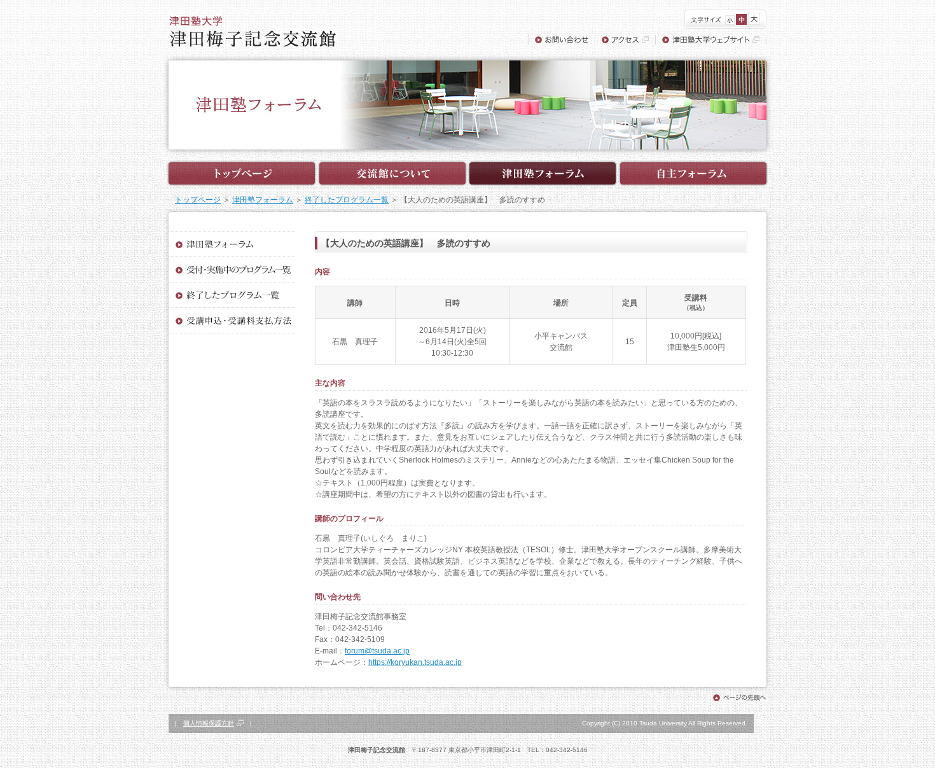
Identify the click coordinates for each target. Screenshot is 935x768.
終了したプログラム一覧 (347, 199)
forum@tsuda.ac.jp (377, 650)
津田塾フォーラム (262, 199)
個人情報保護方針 (208, 723)
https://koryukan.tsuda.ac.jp (415, 662)
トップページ (198, 199)
